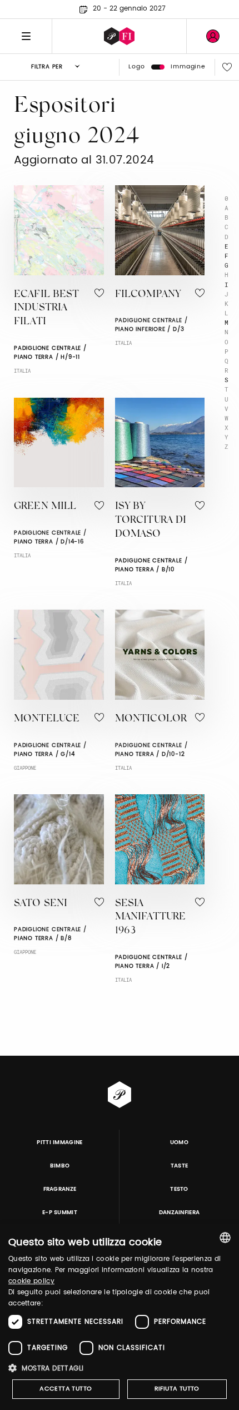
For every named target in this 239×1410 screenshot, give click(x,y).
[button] (119, 1368)
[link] (213, 36)
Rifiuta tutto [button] (177, 1389)
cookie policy (31, 1281)
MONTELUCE (46, 719)
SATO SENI (40, 904)
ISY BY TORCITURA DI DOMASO (151, 521)
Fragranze (60, 1189)
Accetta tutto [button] (65, 1389)
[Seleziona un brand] (119, 36)
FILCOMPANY (148, 295)
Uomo (179, 1142)
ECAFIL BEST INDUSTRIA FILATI (46, 309)
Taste (179, 1165)
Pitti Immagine (60, 1142)
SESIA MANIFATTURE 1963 (150, 918)
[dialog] (119, 1317)
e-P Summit (59, 1212)
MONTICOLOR (151, 719)
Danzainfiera (179, 1212)
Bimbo (60, 1165)
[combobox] (225, 1237)
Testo (179, 1189)
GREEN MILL (45, 507)
